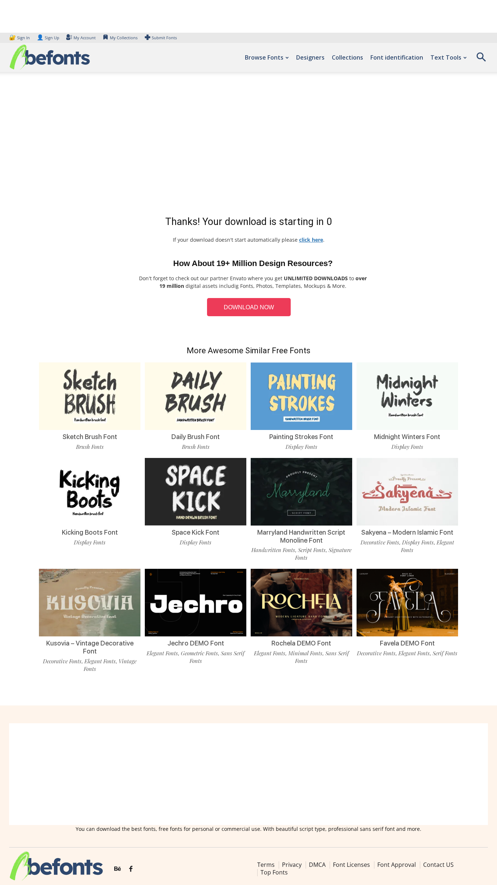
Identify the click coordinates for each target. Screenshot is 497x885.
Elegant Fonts (100, 661)
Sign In (20, 37)
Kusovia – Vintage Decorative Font (90, 647)
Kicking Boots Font (90, 532)
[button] (481, 59)
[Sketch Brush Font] (89, 396)
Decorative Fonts (380, 542)
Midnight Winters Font (407, 437)
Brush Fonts (90, 446)
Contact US (438, 864)
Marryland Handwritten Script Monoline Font (301, 536)
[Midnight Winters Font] (407, 396)
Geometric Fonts (199, 653)
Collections (347, 57)
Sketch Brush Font (90, 437)
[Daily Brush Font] (195, 396)
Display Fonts (301, 446)
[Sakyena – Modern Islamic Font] (407, 492)
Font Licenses (351, 864)
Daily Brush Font (195, 437)
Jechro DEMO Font (195, 643)
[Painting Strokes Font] (301, 396)
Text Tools (445, 57)
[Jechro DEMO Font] (195, 602)
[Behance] (117, 869)
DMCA (317, 864)
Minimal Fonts (305, 653)
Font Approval (396, 864)
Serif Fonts (445, 653)
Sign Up (48, 37)
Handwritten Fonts (273, 550)
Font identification (396, 57)
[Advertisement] (248, 145)
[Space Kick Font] (195, 492)
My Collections (124, 37)
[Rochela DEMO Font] (301, 602)
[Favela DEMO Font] (407, 602)
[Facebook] (130, 869)
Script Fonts (312, 550)
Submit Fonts (164, 37)
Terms (266, 864)
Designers (310, 57)
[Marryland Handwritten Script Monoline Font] (301, 492)
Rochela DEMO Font (301, 643)
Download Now (249, 307)
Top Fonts (274, 872)
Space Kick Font (195, 532)
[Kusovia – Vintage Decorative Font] (89, 602)
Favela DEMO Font (407, 643)
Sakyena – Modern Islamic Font (407, 532)
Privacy (292, 864)
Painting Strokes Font (301, 437)
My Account (84, 37)
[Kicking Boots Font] (89, 492)
